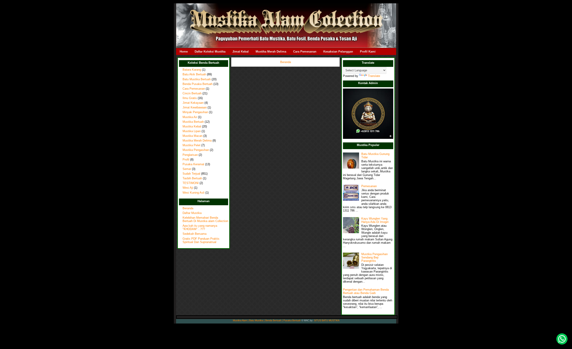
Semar (187, 169)
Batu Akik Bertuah (194, 74)
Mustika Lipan (192, 131)
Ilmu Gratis (190, 98)
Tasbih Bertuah (192, 178)
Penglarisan (190, 155)
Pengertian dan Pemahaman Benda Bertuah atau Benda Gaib (366, 291)
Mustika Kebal (192, 126)
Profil (186, 159)
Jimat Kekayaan (193, 102)
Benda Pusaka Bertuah (197, 84)
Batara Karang (192, 69)
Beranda (188, 208)
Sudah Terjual (191, 173)
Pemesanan (369, 186)
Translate (374, 76)
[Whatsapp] (562, 339)
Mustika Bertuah (193, 121)
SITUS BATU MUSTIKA (326, 320)
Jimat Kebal (240, 51)
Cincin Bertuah (192, 93)
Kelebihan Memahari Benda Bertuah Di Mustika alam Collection (205, 219)
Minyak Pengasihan (195, 112)
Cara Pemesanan (304, 51)
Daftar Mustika (192, 213)
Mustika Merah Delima (271, 51)
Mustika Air (190, 117)
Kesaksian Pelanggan (338, 51)
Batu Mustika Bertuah (197, 79)
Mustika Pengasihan (196, 150)
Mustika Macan (192, 135)
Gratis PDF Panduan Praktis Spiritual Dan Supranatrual (201, 240)
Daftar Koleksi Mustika (210, 51)
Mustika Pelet (191, 145)
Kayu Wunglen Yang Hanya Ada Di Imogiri (375, 220)
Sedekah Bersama (194, 233)
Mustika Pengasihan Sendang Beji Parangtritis (374, 257)
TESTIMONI (191, 183)
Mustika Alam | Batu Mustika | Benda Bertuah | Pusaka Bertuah (267, 320)
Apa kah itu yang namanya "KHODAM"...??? (200, 227)
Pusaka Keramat (193, 164)
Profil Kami (368, 51)
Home (184, 51)
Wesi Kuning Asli (193, 192)
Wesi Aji (188, 187)
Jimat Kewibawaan (195, 107)
